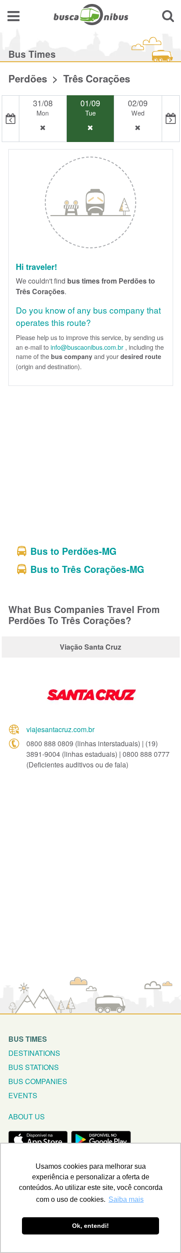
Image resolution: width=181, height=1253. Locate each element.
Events (22, 1095)
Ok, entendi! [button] (90, 1225)
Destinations (34, 1053)
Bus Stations (33, 1067)
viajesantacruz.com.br (60, 729)
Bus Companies (37, 1081)
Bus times (27, 1039)
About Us (26, 1116)
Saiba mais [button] (126, 1199)
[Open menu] (13, 16)
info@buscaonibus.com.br (87, 347)
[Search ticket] (168, 16)
